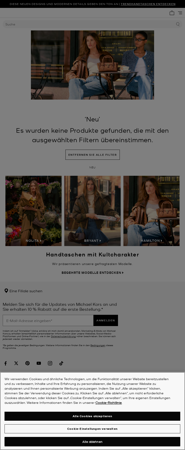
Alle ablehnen (92, 441)
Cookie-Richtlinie (108, 402)
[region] (92, 411)
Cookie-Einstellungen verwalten (92, 429)
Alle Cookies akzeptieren (92, 416)
